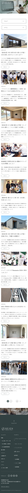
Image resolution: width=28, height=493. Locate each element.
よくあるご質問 (4, 467)
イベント (3, 452)
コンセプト (3, 434)
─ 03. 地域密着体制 (5, 446)
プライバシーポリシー (5, 486)
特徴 (2, 437)
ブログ (2, 461)
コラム (2, 464)
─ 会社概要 (16, 459)
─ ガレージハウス (18, 444)
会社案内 (16, 455)
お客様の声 (3, 455)
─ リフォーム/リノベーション (20, 439)
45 (17, 401)
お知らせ (3, 458)
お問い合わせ (17, 451)
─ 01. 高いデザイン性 (6, 440)
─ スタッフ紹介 (17, 463)
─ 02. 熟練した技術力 (6, 443)
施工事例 (3, 449)
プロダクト (16, 434)
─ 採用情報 (16, 467)
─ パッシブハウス (18, 447)
